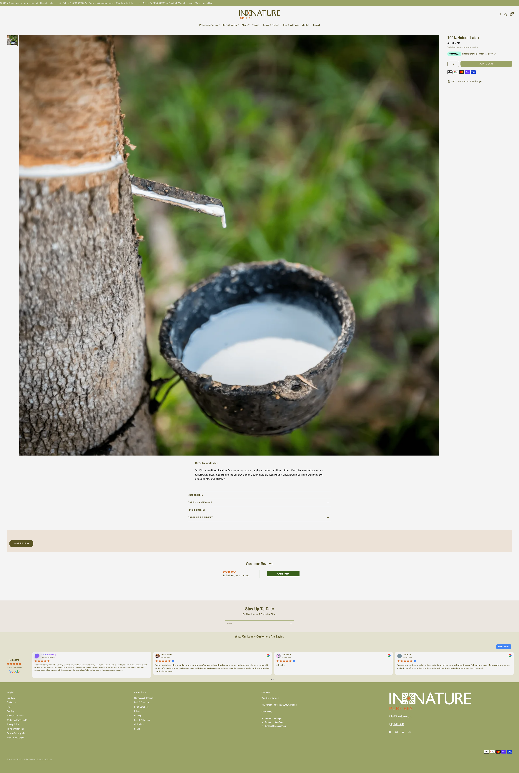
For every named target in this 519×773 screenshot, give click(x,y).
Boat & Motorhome (291, 25)
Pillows (244, 25)
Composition (195, 495)
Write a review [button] (283, 573)
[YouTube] (405, 732)
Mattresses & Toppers (208, 25)
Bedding (255, 25)
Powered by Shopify (44, 759)
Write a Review (503, 646)
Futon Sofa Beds (141, 706)
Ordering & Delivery (200, 517)
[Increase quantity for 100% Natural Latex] (457, 64)
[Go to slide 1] (271, 679)
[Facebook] (392, 732)
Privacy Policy (13, 724)
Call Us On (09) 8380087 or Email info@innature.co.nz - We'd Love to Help (78, 3)
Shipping (460, 47)
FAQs (9, 706)
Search (137, 728)
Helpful (10, 692)
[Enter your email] (291, 623)
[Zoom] (433, 40)
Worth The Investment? (17, 719)
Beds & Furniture (229, 25)
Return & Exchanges (15, 737)
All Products (139, 724)
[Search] (505, 15)
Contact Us (11, 702)
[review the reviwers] (268, 656)
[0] (510, 15)
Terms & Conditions (15, 728)
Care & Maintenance (200, 502)
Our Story (11, 697)
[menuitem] (209, 25)
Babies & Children (271, 25)
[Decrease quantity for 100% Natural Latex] (450, 64)
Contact (316, 25)
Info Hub (305, 25)
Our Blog (10, 711)
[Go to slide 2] (273, 679)
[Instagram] (398, 732)
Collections (140, 692)
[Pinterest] (411, 732)
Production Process (15, 715)
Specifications (196, 510)
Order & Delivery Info (16, 733)
